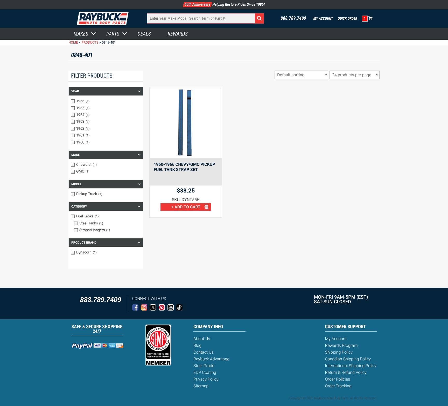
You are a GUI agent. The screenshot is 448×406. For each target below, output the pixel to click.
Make (75, 155)
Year (75, 91)
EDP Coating (204, 372)
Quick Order (347, 18)
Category (79, 206)
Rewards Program (341, 345)
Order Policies (337, 379)
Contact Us (203, 352)
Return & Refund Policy (345, 372)
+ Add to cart (185, 206)
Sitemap (200, 385)
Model (76, 184)
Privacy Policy (206, 379)
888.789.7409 (293, 18)
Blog (197, 345)
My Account (323, 18)
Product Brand (83, 242)
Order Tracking (338, 385)
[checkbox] (106, 101)
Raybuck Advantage (211, 358)
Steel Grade (203, 365)
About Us (201, 338)
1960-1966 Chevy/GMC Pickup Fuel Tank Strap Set (184, 167)
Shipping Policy (339, 352)
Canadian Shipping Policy (348, 358)
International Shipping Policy (350, 365)
